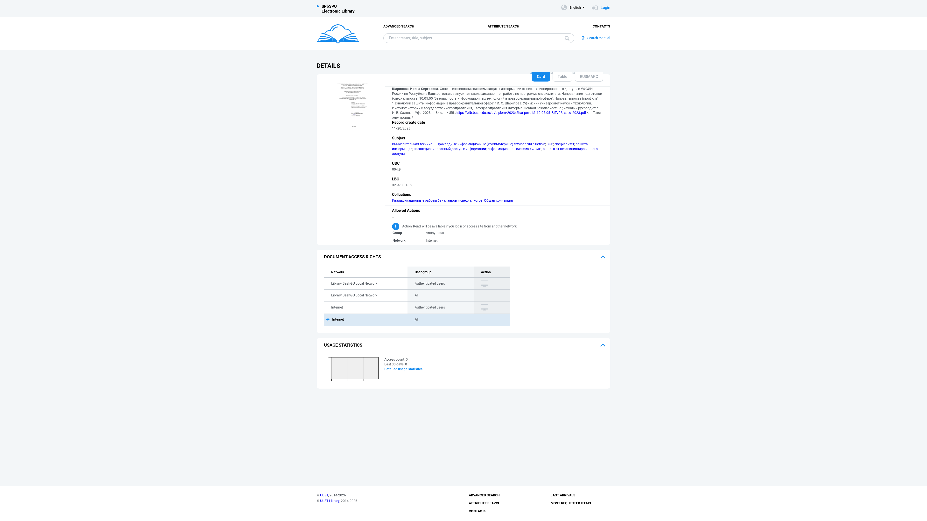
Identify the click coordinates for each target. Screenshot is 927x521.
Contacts (601, 26)
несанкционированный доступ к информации (450, 149)
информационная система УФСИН (514, 149)
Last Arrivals (563, 495)
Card (541, 76)
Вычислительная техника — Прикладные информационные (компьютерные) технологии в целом (468, 144)
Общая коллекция (498, 200)
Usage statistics (343, 345)
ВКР (550, 144)
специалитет (564, 144)
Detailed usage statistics (403, 369)
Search (565, 38)
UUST (324, 495)
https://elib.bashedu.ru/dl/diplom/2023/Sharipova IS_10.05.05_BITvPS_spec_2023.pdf (521, 113)
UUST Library (329, 501)
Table (562, 76)
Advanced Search (398, 26)
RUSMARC (589, 76)
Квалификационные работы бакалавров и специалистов (437, 200)
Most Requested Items (571, 503)
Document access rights (352, 256)
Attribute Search (503, 26)
